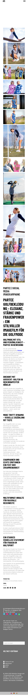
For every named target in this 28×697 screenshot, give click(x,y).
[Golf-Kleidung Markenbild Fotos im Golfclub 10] (14, 87)
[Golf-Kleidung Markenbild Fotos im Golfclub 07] (14, 221)
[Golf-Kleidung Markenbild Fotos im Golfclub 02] (14, 53)
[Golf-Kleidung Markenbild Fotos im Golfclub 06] (14, 189)
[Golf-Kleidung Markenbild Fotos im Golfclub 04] (14, 117)
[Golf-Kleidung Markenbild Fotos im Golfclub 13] (14, 245)
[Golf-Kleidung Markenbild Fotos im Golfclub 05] (14, 141)
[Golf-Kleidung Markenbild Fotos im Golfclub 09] (14, 165)
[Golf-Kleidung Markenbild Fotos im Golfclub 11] (14, 275)
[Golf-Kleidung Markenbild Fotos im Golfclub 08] (14, 260)
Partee (5, 585)
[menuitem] (11, 693)
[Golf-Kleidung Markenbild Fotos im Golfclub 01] (14, 35)
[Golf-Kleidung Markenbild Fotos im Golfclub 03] (14, 102)
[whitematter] (14, 22)
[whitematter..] (14, 26)
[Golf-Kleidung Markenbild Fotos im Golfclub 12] (14, 72)
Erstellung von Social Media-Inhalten (12, 581)
